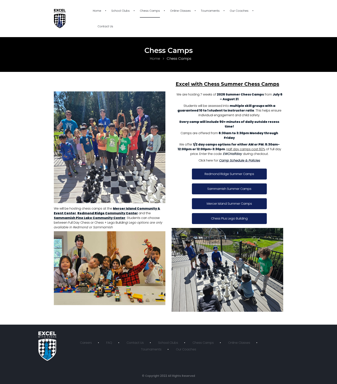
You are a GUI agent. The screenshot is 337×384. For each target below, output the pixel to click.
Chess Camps (150, 11)
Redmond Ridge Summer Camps (229, 174)
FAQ (109, 342)
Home (97, 11)
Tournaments (210, 11)
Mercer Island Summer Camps (229, 203)
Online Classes (180, 11)
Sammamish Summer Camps (229, 189)
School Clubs (120, 11)
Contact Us (105, 26)
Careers (86, 342)
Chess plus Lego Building (229, 218)
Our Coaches (239, 11)
